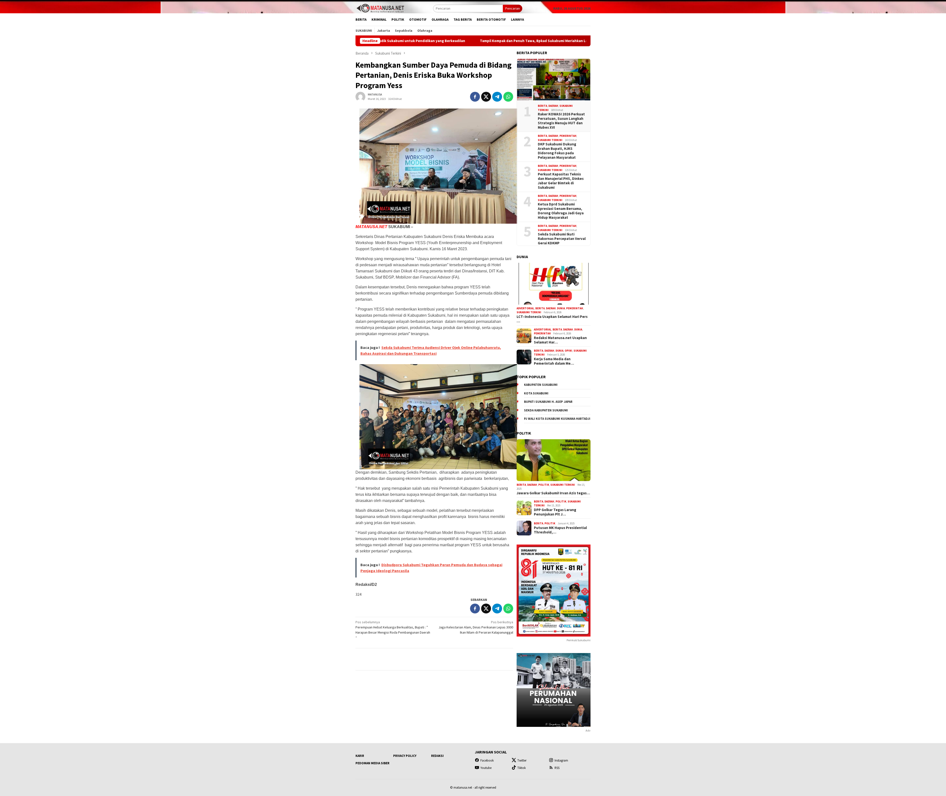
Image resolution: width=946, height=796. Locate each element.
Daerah (553, 106)
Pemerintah (567, 136)
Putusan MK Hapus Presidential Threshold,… (560, 530)
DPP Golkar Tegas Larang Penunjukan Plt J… (555, 512)
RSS (557, 768)
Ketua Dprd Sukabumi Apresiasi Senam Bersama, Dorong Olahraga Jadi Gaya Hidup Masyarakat (561, 211)
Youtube (485, 768)
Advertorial (525, 308)
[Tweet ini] (486, 97)
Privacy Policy (404, 756)
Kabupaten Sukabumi (540, 385)
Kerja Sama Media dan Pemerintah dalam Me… (554, 361)
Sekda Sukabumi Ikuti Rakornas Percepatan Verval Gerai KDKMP (562, 238)
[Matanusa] (380, 8)
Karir (359, 756)
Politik (543, 484)
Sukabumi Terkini (550, 140)
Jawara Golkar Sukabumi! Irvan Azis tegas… (553, 493)
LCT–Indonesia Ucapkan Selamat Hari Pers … (552, 318)
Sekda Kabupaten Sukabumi (546, 410)
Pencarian (512, 8)
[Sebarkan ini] (475, 97)
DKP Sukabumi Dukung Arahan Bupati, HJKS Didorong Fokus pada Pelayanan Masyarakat (557, 151)
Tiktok (521, 768)
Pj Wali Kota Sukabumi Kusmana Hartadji (557, 419)
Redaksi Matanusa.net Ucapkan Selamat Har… (560, 340)
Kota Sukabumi (536, 393)
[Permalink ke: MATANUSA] (360, 96)
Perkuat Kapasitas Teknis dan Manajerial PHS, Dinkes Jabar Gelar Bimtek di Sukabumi (561, 181)
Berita (542, 106)
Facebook (487, 760)
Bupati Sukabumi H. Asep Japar (548, 402)
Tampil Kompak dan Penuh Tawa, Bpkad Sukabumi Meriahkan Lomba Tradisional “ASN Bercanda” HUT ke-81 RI (500, 41)
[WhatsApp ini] (508, 97)
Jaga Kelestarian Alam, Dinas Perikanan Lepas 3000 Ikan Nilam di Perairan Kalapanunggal (476, 627)
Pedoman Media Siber (372, 763)
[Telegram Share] (497, 97)
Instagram (561, 760)
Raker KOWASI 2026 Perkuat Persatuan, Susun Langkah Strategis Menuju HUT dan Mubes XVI (561, 121)
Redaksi (437, 756)
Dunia (561, 308)
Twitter (521, 760)
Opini (568, 350)
